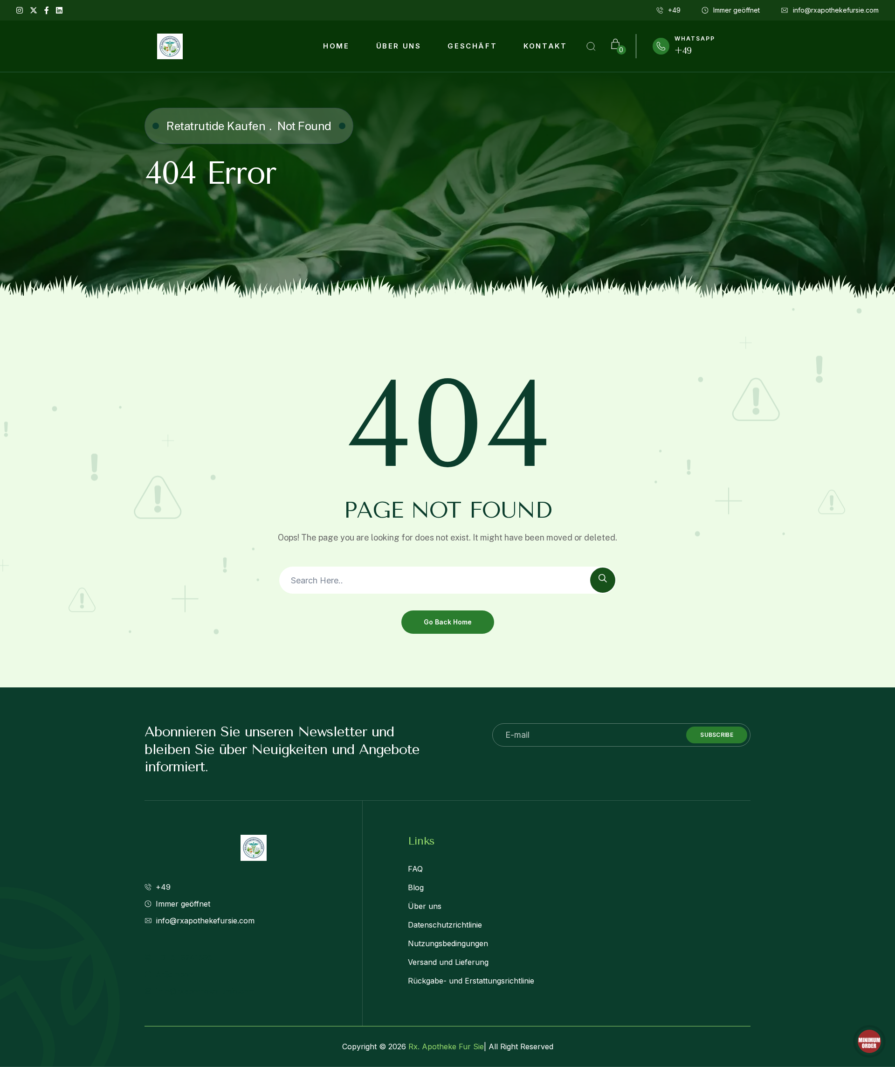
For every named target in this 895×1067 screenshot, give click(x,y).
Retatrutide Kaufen (215, 126)
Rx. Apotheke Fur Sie (446, 1046)
